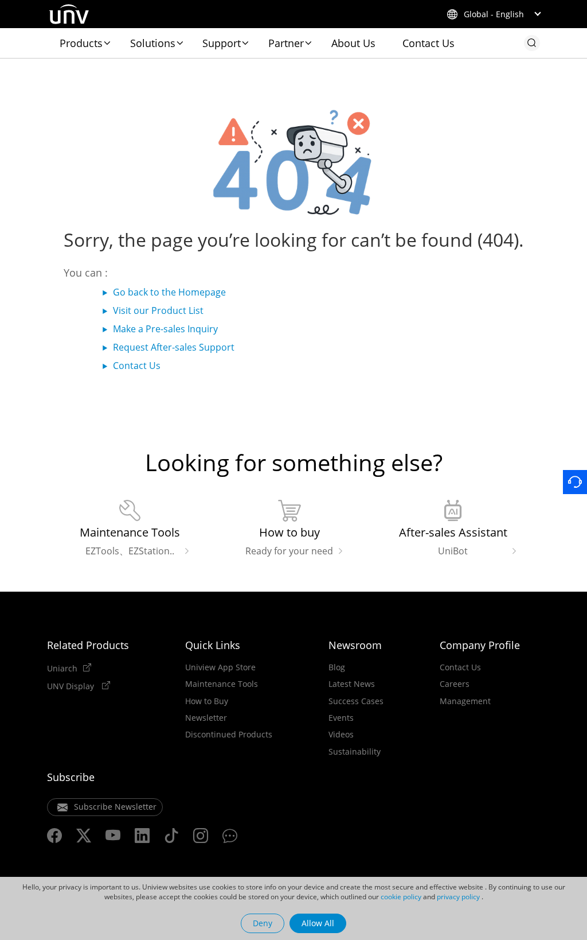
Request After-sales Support (173, 347)
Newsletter (206, 718)
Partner (286, 43)
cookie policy (401, 897)
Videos (341, 735)
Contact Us (428, 43)
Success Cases (355, 701)
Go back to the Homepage (169, 292)
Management (465, 701)
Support (221, 43)
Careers (454, 684)
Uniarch (62, 668)
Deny (262, 923)
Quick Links (212, 645)
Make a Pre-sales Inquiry (165, 329)
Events (341, 718)
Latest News (351, 684)
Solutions (152, 43)
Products (81, 43)
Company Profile (480, 645)
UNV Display (71, 685)
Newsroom (355, 645)
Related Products (88, 645)
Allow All (318, 923)
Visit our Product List (158, 310)
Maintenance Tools (221, 684)
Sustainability (354, 752)
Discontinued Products (228, 735)
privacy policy (458, 897)
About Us (353, 43)
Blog (336, 667)
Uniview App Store (220, 667)
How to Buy (206, 701)
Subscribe (71, 777)
